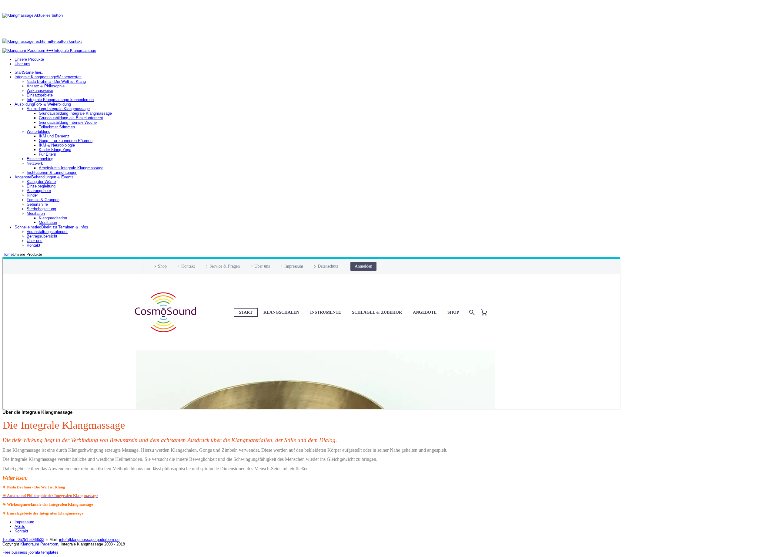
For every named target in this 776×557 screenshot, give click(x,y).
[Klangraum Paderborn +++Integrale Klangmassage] (49, 50)
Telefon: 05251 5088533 (23, 539)
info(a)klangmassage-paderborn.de (89, 539)
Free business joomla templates (30, 552)
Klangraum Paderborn (39, 544)
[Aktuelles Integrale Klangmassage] (32, 15)
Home (7, 254)
